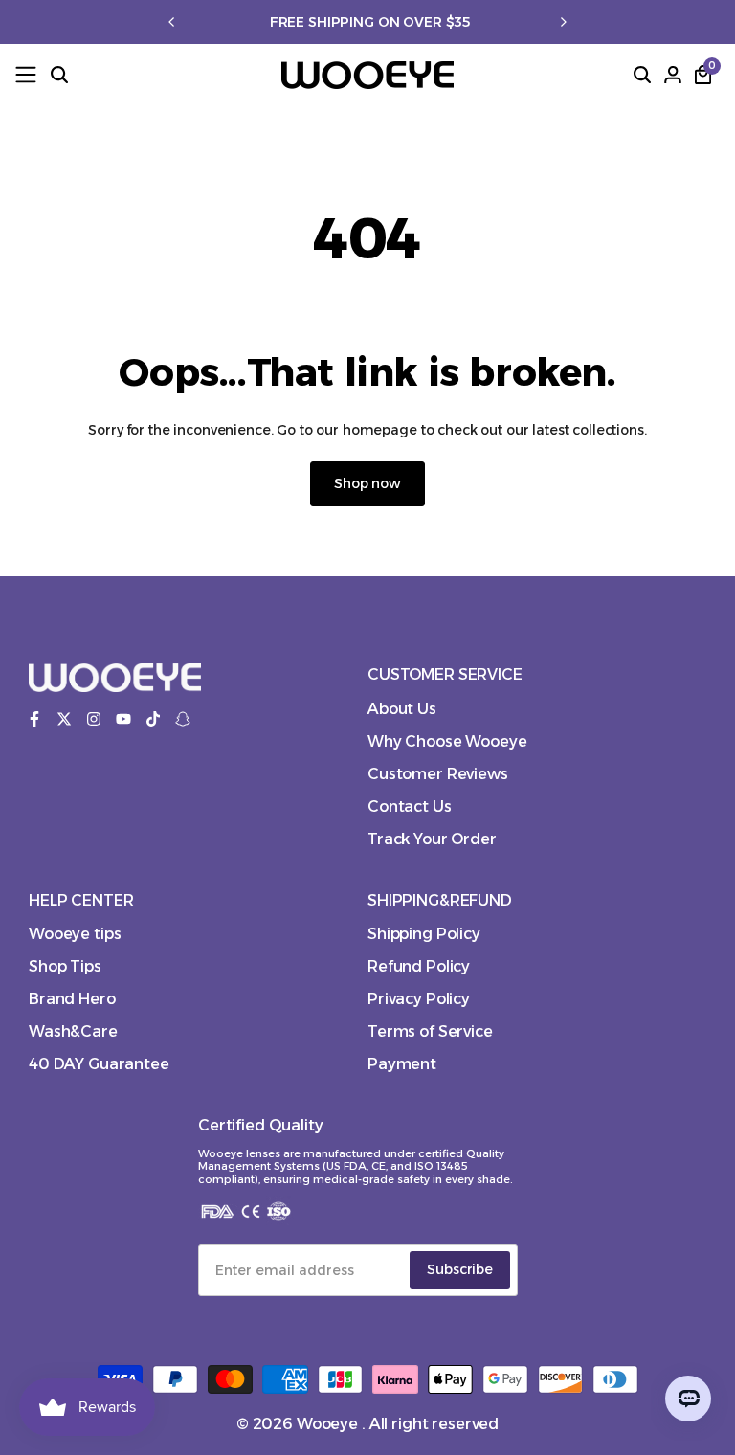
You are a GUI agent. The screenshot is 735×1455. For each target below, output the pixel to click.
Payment (402, 1064)
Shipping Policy (424, 934)
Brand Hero (72, 999)
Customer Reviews (438, 774)
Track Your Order (432, 839)
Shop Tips (65, 966)
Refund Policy (419, 966)
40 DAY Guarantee (99, 1064)
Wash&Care (73, 1031)
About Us (402, 709)
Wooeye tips (75, 934)
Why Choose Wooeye (447, 741)
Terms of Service (430, 1031)
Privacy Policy (419, 999)
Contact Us (410, 806)
